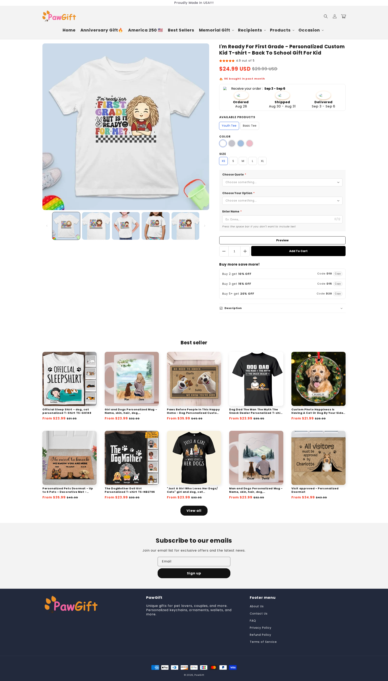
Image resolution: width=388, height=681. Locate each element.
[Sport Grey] (231, 143)
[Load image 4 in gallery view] (155, 226)
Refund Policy (260, 635)
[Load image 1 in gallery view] (66, 226)
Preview (282, 240)
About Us (257, 606)
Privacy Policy (260, 628)
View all (194, 510)
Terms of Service (263, 642)
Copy (338, 273)
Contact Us (259, 614)
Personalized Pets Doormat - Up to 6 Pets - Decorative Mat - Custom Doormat (67, 490)
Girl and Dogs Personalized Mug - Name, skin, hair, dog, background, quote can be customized (131, 411)
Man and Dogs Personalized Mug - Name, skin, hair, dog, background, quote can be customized (256, 490)
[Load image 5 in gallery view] (185, 226)
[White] (223, 143)
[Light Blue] (240, 143)
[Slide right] (204, 225)
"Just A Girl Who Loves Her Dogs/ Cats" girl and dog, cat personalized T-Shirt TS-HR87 (192, 490)
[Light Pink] (249, 143)
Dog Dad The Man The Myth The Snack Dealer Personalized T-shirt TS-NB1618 (256, 411)
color (225, 136)
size (222, 154)
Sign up (194, 573)
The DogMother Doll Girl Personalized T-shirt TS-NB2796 (130, 490)
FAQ (253, 621)
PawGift (199, 675)
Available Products (237, 117)
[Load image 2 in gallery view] (96, 226)
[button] (216, 30)
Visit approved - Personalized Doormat (314, 490)
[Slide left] (46, 225)
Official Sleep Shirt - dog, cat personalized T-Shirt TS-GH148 (66, 411)
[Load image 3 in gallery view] (126, 226)
